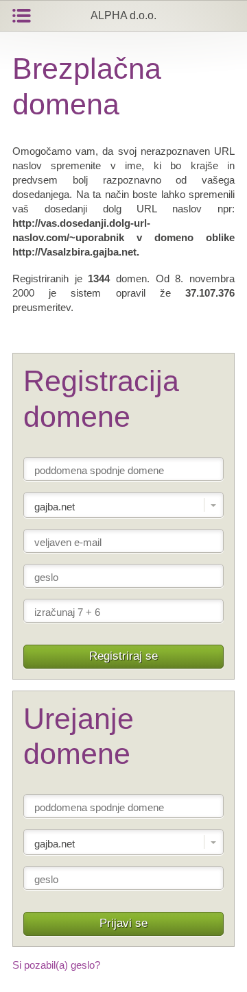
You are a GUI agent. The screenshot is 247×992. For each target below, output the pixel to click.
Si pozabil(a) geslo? (56, 965)
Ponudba (21, 16)
